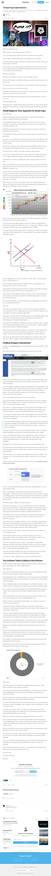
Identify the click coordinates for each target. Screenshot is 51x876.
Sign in (47, 2)
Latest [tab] (7, 818)
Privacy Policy (34, 846)
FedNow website (15, 346)
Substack (19, 873)
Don (6, 805)
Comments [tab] (6, 793)
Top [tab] (4, 818)
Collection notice (33, 867)
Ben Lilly (7, 14)
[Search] (33, 2)
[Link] (1, 111)
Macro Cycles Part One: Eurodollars (10, 823)
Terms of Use (31, 845)
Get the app (31, 870)
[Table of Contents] (1, 438)
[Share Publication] (35, 2)
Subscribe (40, 2)
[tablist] (8, 794)
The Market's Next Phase (10, 821)
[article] (25, 824)
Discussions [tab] (12, 818)
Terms (28, 867)
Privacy (24, 867)
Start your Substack (22, 870)
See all (5, 847)
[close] (37, 828)
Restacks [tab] (11, 793)
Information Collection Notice (25, 846)
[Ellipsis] (48, 805)
